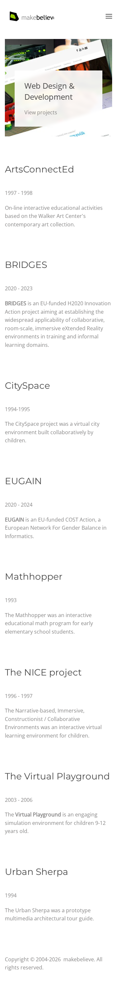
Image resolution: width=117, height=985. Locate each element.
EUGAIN (23, 480)
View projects (40, 112)
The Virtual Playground (57, 776)
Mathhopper (33, 576)
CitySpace (27, 385)
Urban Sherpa (36, 871)
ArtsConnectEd (39, 169)
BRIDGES (26, 264)
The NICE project (43, 672)
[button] (109, 16)
